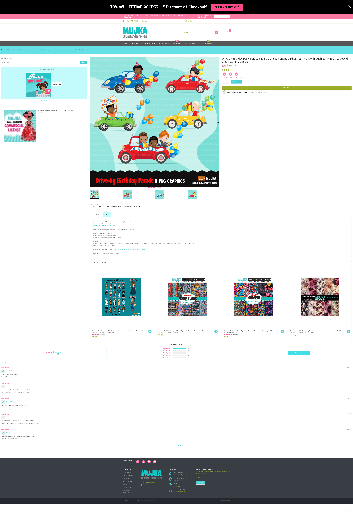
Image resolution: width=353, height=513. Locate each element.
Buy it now (286, 88)
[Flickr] (165, 460)
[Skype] (179, 460)
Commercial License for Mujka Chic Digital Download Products (55, 110)
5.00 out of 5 (59, 352)
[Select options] (150, 331)
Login (126, 21)
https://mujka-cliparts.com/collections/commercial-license (129, 249)
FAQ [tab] (107, 214)
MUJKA (99, 204)
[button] (152, 188)
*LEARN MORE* (227, 7)
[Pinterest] (155, 461)
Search (83, 62)
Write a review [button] (299, 353)
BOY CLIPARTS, (111, 206)
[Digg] (181, 460)
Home (3, 50)
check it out (57, 84)
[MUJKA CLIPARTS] (135, 32)
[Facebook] (230, 74)
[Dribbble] (172, 460)
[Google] (158, 460)
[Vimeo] (174, 460)
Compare (148, 21)
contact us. (157, 255)
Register (190, 21)
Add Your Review (227, 67)
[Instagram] (149, 461)
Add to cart (236, 82)
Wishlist (136, 21)
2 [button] (175, 445)
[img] (5, 368)
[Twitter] (236, 74)
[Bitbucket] (167, 460)
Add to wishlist (236, 77)
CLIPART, (119, 206)
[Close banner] (349, 6)
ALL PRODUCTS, (101, 206)
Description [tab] (95, 214)
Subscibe (200, 483)
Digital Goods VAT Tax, (128, 206)
